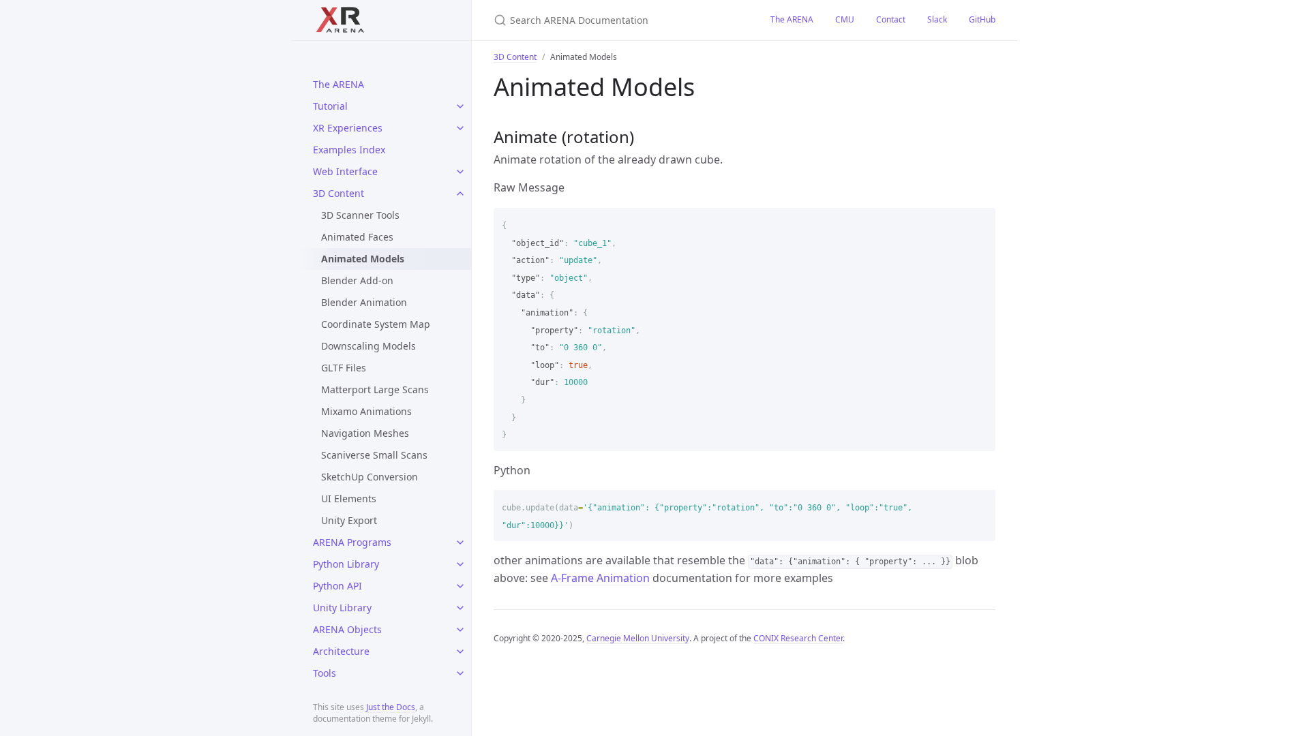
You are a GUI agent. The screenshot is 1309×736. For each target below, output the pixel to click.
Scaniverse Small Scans (374, 454)
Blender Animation (364, 302)
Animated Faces (357, 236)
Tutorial (330, 105)
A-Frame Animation (600, 577)
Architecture (341, 651)
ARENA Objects (347, 629)
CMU (844, 19)
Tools (324, 672)
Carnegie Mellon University (637, 638)
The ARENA (338, 84)
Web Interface (345, 171)
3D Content (338, 193)
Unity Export (349, 520)
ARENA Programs (352, 542)
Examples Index (349, 149)
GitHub (982, 19)
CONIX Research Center (798, 638)
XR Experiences (347, 127)
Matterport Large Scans (375, 389)
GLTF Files (343, 367)
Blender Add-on (357, 280)
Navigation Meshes (365, 433)
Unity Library (342, 607)
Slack (937, 19)
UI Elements (348, 498)
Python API (337, 585)
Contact (890, 19)
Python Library (346, 563)
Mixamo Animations (366, 411)
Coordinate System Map (375, 324)
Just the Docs (390, 707)
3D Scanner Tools (360, 215)
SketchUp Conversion (369, 476)
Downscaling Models (368, 345)
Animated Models (362, 258)
